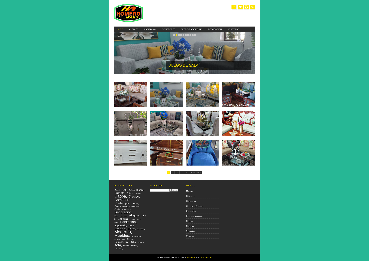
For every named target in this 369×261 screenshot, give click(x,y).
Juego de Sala (183, 65)
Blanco (140, 190)
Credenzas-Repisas (191, 29)
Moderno (122, 231)
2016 (131, 189)
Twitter (240, 7)
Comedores (168, 29)
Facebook (233, 7)
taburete (126, 246)
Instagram (246, 7)
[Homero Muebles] (128, 21)
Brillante (119, 193)
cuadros (126, 209)
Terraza (118, 248)
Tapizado (134, 246)
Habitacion (150, 29)
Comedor (121, 200)
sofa (117, 245)
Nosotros (233, 29)
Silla (133, 242)
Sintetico (141, 242)
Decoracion (215, 29)
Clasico (134, 196)
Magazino (191, 257)
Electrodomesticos (120, 216)
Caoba (120, 196)
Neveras (117, 239)
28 (186, 172)
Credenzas (120, 206)
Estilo (139, 219)
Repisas (118, 242)
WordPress (206, 257)
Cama (138, 193)
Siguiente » (195, 172)
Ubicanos (190, 236)
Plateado (131, 239)
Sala (127, 242)
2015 (124, 190)
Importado (120, 225)
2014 (117, 190)
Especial (123, 218)
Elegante (134, 215)
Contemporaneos (126, 203)
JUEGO (131, 226)
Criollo (117, 209)
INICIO (120, 29)
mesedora (140, 229)
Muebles (133, 29)
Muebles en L (136, 236)
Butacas (130, 193)
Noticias (189, 221)
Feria (116, 222)
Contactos (190, 231)
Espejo (133, 219)
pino (123, 239)
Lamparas (120, 228)
